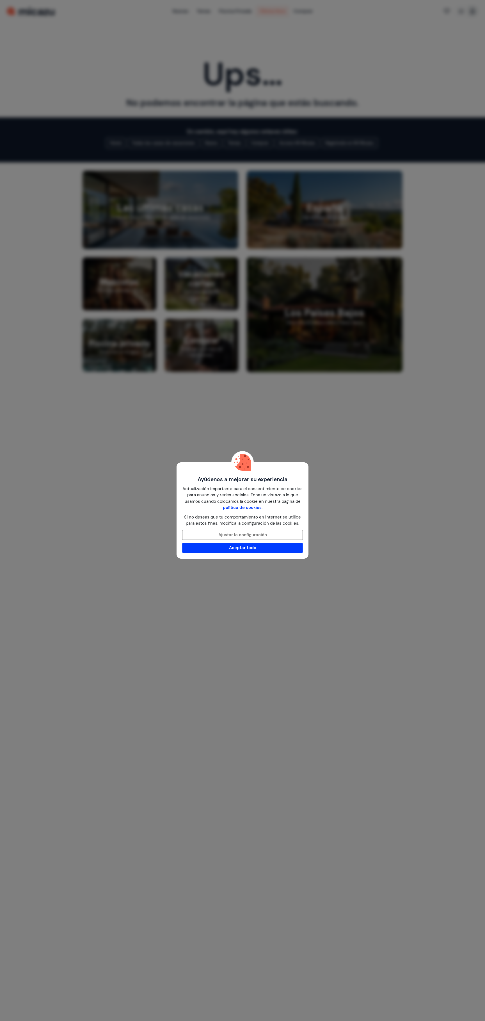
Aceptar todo (242, 548)
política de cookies (242, 507)
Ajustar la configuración (242, 535)
